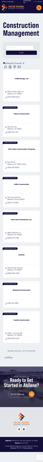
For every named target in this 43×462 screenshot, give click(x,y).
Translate (39, 1)
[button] (4, 63)
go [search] (22, 53)
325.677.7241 (24, 443)
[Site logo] (12, 8)
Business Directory (14, 351)
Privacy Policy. (28, 448)
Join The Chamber (28, 351)
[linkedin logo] (24, 429)
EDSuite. (13, 448)
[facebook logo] (19, 429)
